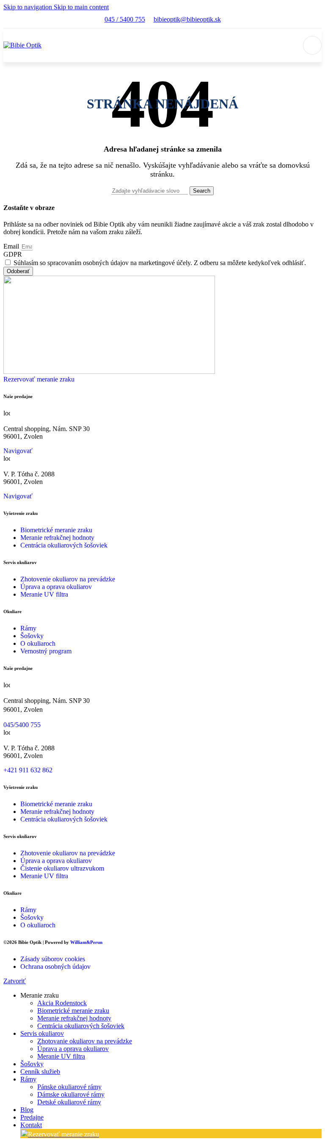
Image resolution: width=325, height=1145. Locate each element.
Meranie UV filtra (61, 1056)
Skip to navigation (28, 7)
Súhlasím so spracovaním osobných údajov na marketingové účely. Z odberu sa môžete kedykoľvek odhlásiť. (160, 262)
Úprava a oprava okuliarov (73, 1048)
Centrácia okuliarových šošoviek (80, 1025)
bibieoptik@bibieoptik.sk (187, 19)
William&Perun (86, 942)
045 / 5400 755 (125, 19)
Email (12, 246)
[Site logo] (22, 45)
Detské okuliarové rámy (69, 1102)
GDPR (12, 254)
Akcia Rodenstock (62, 1003)
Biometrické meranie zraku (73, 1010)
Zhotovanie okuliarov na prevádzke (84, 1041)
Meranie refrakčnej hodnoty (74, 1018)
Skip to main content (81, 7)
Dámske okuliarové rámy (71, 1094)
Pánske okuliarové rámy (69, 1086)
